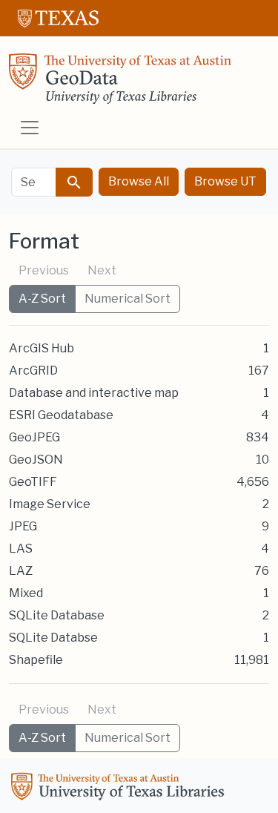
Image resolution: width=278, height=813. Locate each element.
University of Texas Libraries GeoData (120, 83)
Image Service (49, 504)
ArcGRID (33, 370)
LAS (21, 549)
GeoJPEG (34, 437)
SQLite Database (57, 615)
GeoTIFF (33, 482)
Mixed (26, 593)
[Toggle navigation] (29, 127)
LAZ (21, 571)
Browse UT (225, 181)
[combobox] (34, 182)
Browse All (138, 181)
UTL (120, 788)
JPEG (23, 526)
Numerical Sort (128, 299)
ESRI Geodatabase (61, 415)
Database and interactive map (94, 393)
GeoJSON (36, 459)
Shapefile (36, 660)
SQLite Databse (53, 638)
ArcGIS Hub (41, 348)
